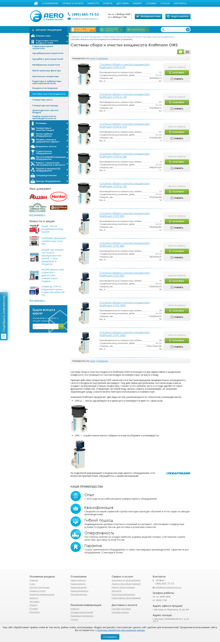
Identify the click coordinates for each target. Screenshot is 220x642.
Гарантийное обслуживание (126, 597)
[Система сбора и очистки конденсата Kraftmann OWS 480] (84, 253)
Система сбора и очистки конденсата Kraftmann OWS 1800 (124, 304)
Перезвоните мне (150, 16)
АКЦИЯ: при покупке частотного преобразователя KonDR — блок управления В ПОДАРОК (53, 257)
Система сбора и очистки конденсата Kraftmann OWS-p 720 (124, 185)
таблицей (187, 51)
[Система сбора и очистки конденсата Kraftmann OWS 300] (84, 223)
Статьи (165, 3)
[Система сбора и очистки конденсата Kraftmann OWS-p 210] (84, 134)
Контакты (180, 3)
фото (180, 51)
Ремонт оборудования (123, 587)
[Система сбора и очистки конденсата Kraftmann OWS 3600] (84, 342)
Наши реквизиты (79, 590)
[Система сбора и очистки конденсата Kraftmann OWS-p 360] (84, 163)
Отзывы (151, 3)
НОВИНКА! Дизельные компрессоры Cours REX (54, 241)
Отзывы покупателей (82, 612)
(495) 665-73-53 (85, 14)
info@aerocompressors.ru (85, 18)
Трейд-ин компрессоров (41, 594)
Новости (93, 3)
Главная (36, 3)
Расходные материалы (123, 594)
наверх (197, 589)
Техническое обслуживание (126, 580)
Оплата (107, 3)
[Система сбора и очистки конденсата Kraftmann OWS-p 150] (84, 104)
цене (92, 58)
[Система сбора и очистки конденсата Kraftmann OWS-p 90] (84, 74)
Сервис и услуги (72, 3)
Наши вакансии (79, 587)
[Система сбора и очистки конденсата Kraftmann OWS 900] (84, 282)
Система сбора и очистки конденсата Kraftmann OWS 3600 (124, 334)
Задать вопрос (180, 16)
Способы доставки (121, 608)
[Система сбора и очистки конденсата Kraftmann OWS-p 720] (84, 193)
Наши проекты (78, 580)
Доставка (122, 3)
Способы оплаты (120, 612)
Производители (79, 594)
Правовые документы (82, 615)
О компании (50, 3)
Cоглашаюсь (110, 636)
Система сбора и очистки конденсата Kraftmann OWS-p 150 (124, 96)
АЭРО (47, 16)
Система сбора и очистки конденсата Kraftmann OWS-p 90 (124, 66)
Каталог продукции (39, 587)
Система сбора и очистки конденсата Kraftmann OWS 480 (124, 244)
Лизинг (137, 3)
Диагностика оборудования (126, 583)
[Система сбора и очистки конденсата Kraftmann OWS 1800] (84, 312)
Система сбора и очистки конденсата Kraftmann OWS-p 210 (124, 125)
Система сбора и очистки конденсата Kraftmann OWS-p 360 (124, 155)
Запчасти (116, 590)
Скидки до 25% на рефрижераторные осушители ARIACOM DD (53, 291)
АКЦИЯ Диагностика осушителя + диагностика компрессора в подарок (53, 275)
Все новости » (37, 300)
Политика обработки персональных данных (121, 630)
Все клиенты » (37, 215)
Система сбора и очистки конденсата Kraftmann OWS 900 (124, 274)
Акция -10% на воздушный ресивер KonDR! (52, 229)
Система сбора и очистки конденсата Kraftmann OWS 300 (124, 215)
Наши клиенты (78, 583)
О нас (32, 583)
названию (102, 58)
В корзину (178, 72)
